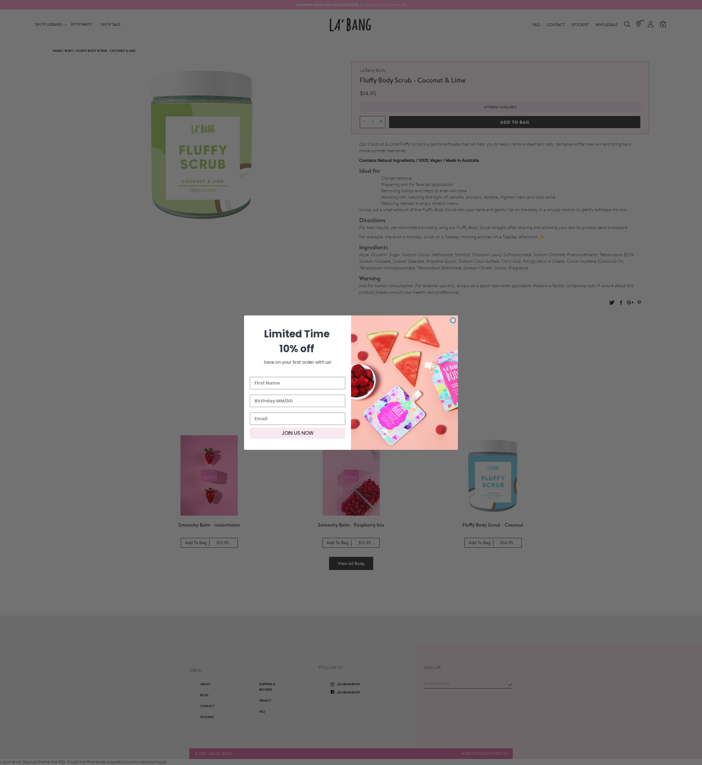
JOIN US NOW (298, 433)
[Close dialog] (453, 320)
